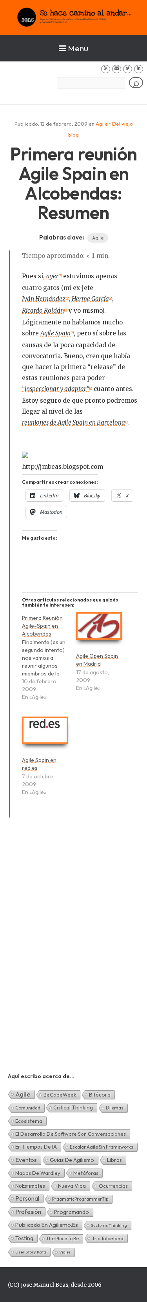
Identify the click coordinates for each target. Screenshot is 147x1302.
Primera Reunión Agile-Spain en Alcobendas (42, 625)
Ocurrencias (113, 1186)
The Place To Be (62, 1238)
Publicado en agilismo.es (46, 1224)
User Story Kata (30, 1252)
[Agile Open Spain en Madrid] (99, 629)
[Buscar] (136, 82)
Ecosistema (28, 1121)
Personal (27, 1198)
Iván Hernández (43, 299)
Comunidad (27, 1108)
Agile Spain (55, 333)
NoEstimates (30, 1186)
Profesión (28, 1212)
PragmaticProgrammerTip (80, 1199)
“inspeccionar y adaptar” (55, 389)
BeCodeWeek (60, 1094)
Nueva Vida (72, 1185)
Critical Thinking (73, 1107)
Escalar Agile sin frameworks (101, 1147)
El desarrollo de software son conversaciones (70, 1134)
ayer (52, 276)
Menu (78, 48)
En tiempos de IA (36, 1147)
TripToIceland (107, 1238)
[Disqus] (73, 945)
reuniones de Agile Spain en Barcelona (73, 422)
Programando (71, 1212)
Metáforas (85, 1173)
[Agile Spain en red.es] (45, 734)
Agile (102, 124)
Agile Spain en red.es (39, 763)
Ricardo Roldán (43, 310)
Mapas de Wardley (37, 1173)
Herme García (90, 299)
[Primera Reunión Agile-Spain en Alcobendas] (49, 661)
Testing (24, 1238)
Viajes (65, 1252)
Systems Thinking (109, 1225)
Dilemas (114, 1108)
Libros (114, 1160)
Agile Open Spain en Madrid (97, 659)
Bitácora (100, 1094)
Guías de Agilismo (72, 1159)
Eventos (26, 1159)
